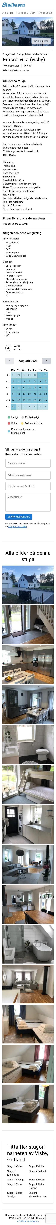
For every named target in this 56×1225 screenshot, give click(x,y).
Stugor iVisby (14, 1166)
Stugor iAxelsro (37, 1179)
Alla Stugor (8, 12)
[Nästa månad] (46, 361)
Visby (32, 12)
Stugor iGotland (37, 1171)
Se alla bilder (41, 41)
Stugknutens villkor (17, 526)
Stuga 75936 (46, 12)
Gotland (22, 12)
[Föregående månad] (9, 361)
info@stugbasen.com (28, 1221)
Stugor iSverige (15, 1179)
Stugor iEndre (14, 1184)
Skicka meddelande (19, 517)
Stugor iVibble (36, 1166)
